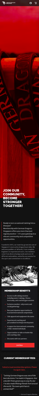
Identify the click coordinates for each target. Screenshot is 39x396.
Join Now (19, 345)
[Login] (30, 3)
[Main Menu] (35, 3)
